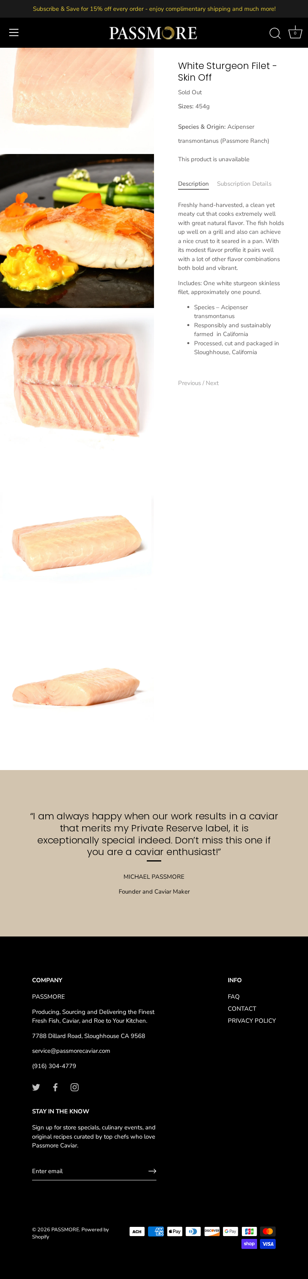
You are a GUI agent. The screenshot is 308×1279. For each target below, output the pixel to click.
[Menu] (14, 32)
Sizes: (186, 106)
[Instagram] (75, 1087)
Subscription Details (244, 184)
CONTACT (242, 1009)
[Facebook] (55, 1087)
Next (212, 383)
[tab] (197, 184)
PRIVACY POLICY (252, 1021)
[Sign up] (152, 1171)
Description (193, 184)
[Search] (275, 34)
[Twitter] (36, 1087)
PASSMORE (65, 1229)
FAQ (234, 997)
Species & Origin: (202, 126)
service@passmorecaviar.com (71, 1051)
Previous (190, 383)
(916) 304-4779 (54, 1066)
